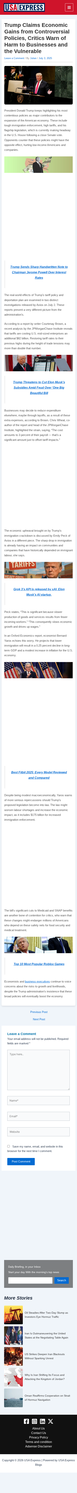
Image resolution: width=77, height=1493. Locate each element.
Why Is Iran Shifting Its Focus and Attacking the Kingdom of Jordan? (45, 1377)
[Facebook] (26, 1421)
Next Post (39, 1019)
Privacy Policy (38, 1437)
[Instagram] (34, 1421)
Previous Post (38, 1012)
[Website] (38, 1132)
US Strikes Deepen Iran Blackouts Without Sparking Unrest (45, 1356)
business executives (37, 981)
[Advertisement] (38, 216)
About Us (38, 1428)
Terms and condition (38, 1441)
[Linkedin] (42, 1421)
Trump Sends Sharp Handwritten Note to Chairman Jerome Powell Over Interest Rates (39, 272)
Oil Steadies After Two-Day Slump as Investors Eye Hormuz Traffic (46, 1314)
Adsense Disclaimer (38, 1446)
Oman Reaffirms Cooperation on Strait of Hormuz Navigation (47, 1397)
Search (61, 1280)
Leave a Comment (14, 58)
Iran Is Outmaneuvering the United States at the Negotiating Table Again (46, 1335)
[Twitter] (50, 1421)
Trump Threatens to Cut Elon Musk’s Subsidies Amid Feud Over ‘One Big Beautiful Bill (39, 387)
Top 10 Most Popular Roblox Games (39, 964)
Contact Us (38, 1433)
